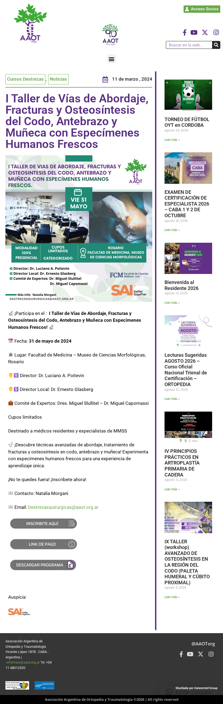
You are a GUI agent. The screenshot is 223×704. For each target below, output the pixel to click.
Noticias (58, 79)
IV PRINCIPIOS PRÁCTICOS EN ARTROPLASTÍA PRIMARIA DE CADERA (182, 462)
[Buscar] (216, 45)
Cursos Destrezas (25, 79)
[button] (111, 58)
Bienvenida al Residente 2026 (182, 285)
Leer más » (172, 140)
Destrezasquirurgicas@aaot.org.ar (63, 507)
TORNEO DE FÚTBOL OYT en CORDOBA (187, 122)
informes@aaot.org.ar (23, 662)
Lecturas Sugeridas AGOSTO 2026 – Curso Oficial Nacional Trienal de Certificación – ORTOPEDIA (186, 369)
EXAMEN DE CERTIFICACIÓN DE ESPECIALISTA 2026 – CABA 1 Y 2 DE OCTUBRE (187, 203)
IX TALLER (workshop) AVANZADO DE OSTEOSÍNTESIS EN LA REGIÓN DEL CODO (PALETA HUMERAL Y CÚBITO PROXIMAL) (187, 562)
